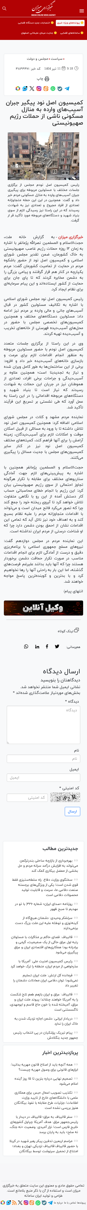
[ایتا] (46, 90)
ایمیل (74, 769)
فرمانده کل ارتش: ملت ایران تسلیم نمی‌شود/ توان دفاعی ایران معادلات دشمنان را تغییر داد (45, 980)
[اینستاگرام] (38, 90)
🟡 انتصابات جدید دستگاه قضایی (36, 23)
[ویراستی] (24, 90)
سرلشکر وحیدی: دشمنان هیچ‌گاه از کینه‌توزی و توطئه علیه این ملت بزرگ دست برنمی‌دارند (46, 923)
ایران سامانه (33, 1196)
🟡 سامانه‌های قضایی (71, 33)
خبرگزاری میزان (70, 237)
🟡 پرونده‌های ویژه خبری (70, 23)
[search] (4, 8)
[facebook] (47, 647)
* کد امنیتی (69, 788)
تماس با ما (70, 1203)
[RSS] (14, 1204)
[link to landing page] (43, 8)
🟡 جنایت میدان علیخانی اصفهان (39, 33)
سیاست (57, 59)
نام (76, 750)
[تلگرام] (67, 90)
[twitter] (57, 647)
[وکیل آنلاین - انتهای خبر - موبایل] (43, 608)
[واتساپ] (53, 90)
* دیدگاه (72, 701)
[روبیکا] (17, 90)
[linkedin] (37, 647)
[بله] (60, 90)
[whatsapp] (26, 647)
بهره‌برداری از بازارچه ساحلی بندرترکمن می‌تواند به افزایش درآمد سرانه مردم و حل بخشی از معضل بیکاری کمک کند (48, 865)
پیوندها (81, 1203)
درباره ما (58, 1203)
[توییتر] (31, 90)
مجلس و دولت (37, 59)
